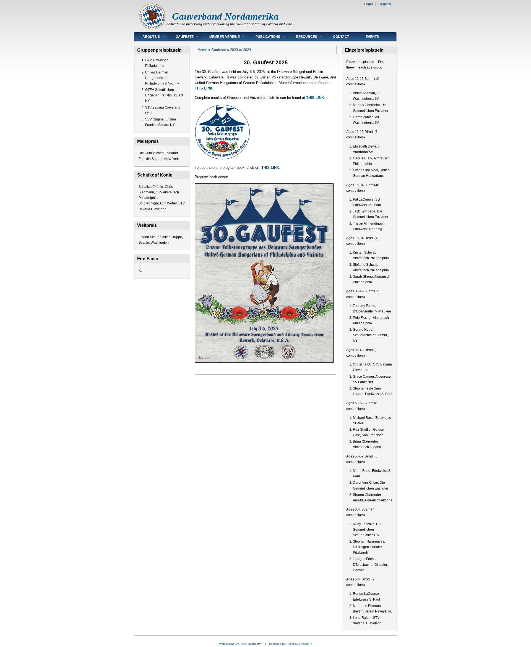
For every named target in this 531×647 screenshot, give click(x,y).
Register (385, 4)
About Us (147, 37)
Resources (302, 37)
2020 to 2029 (240, 50)
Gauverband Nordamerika (225, 16)
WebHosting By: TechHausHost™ (240, 643)
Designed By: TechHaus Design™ (290, 643)
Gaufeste (180, 37)
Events (372, 37)
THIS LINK (203, 88)
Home (202, 50)
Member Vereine (220, 37)
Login (368, 4)
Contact (341, 37)
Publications (263, 37)
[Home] (152, 29)
